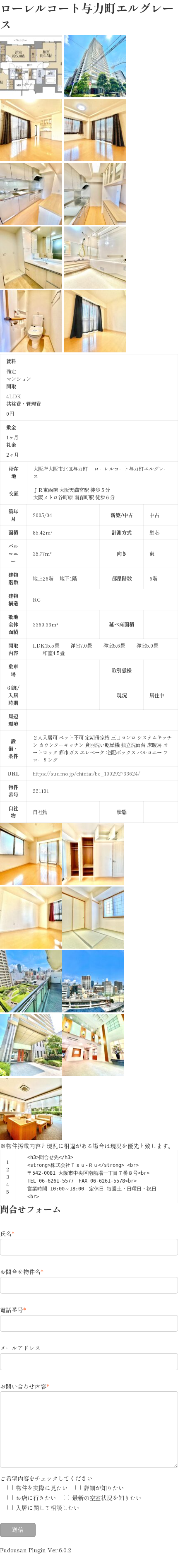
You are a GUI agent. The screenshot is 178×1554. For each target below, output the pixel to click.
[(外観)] (95, 95)
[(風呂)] (95, 286)
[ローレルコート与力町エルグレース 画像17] (93, 1010)
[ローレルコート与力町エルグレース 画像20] (31, 1137)
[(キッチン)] (31, 222)
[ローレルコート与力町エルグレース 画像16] (31, 1010)
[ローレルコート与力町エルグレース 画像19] (93, 1074)
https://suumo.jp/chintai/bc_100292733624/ (86, 773)
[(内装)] (31, 158)
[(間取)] (31, 95)
